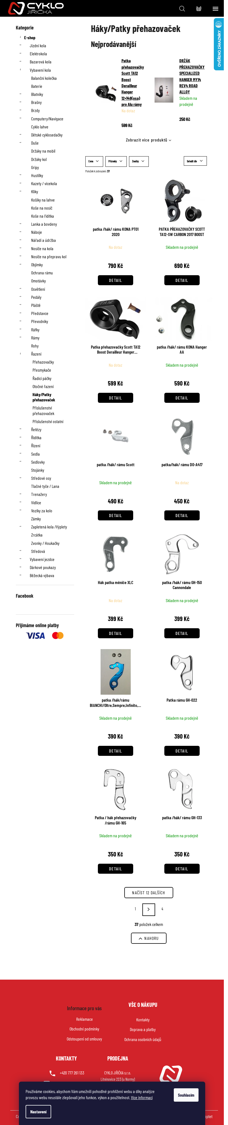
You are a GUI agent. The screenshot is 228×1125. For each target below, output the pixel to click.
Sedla (35, 453)
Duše (35, 142)
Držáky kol (39, 159)
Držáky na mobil (43, 150)
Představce (39, 313)
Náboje (36, 232)
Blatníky (37, 94)
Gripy (35, 167)
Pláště (36, 305)
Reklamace (84, 1019)
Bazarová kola (40, 61)
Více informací (142, 1097)
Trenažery (39, 494)
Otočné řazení (43, 386)
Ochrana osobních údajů (142, 1039)
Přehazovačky (43, 361)
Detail (115, 280)
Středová (38, 551)
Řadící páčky (42, 378)
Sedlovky (38, 462)
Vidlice (36, 502)
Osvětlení (38, 289)
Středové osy (41, 478)
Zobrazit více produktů (147, 139)
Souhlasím (186, 1094)
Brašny (36, 102)
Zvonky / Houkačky (45, 543)
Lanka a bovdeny (44, 224)
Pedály (36, 297)
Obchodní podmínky (84, 1028)
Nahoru (151, 938)
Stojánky (37, 470)
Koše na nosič (41, 207)
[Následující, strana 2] (148, 909)
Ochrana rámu (42, 272)
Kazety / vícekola (44, 183)
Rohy (35, 345)
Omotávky (38, 280)
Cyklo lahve (39, 126)
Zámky (36, 518)
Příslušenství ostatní (48, 421)
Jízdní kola (38, 45)
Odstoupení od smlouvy (84, 1038)
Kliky (34, 191)
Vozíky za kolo (41, 510)
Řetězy (36, 429)
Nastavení (38, 1111)
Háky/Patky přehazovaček (44, 397)
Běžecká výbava (42, 575)
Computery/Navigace (47, 118)
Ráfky (35, 329)
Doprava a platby (143, 1029)
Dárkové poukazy (43, 567)
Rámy (35, 337)
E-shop (29, 37)
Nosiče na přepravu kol (48, 256)
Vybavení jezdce (42, 559)
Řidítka (36, 437)
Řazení (36, 353)
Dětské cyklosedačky (47, 134)
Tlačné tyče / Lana (45, 486)
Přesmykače (42, 369)
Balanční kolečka (44, 78)
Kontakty (143, 1019)
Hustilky (37, 175)
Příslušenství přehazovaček (43, 410)
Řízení (35, 445)
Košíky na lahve (43, 199)
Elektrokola (38, 53)
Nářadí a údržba (43, 240)
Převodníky (39, 321)
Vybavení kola (40, 70)
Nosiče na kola (42, 248)
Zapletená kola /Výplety (49, 526)
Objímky (37, 264)
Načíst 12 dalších (148, 892)
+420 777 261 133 (72, 1072)
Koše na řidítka (42, 215)
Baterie (36, 86)
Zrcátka (37, 534)
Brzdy (35, 110)
